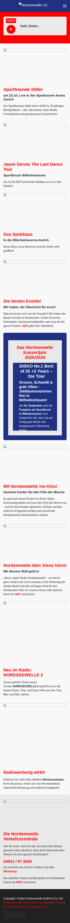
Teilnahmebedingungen (35, 902)
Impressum (40, 906)
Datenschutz (11, 902)
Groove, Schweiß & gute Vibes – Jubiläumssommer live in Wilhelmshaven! (36, 391)
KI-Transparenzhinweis (17, 906)
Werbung (57, 902)
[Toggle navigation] (65, 6)
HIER (25, 325)
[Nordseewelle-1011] (33, 6)
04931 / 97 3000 (17, 861)
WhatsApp (10, 871)
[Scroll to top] (62, 915)
